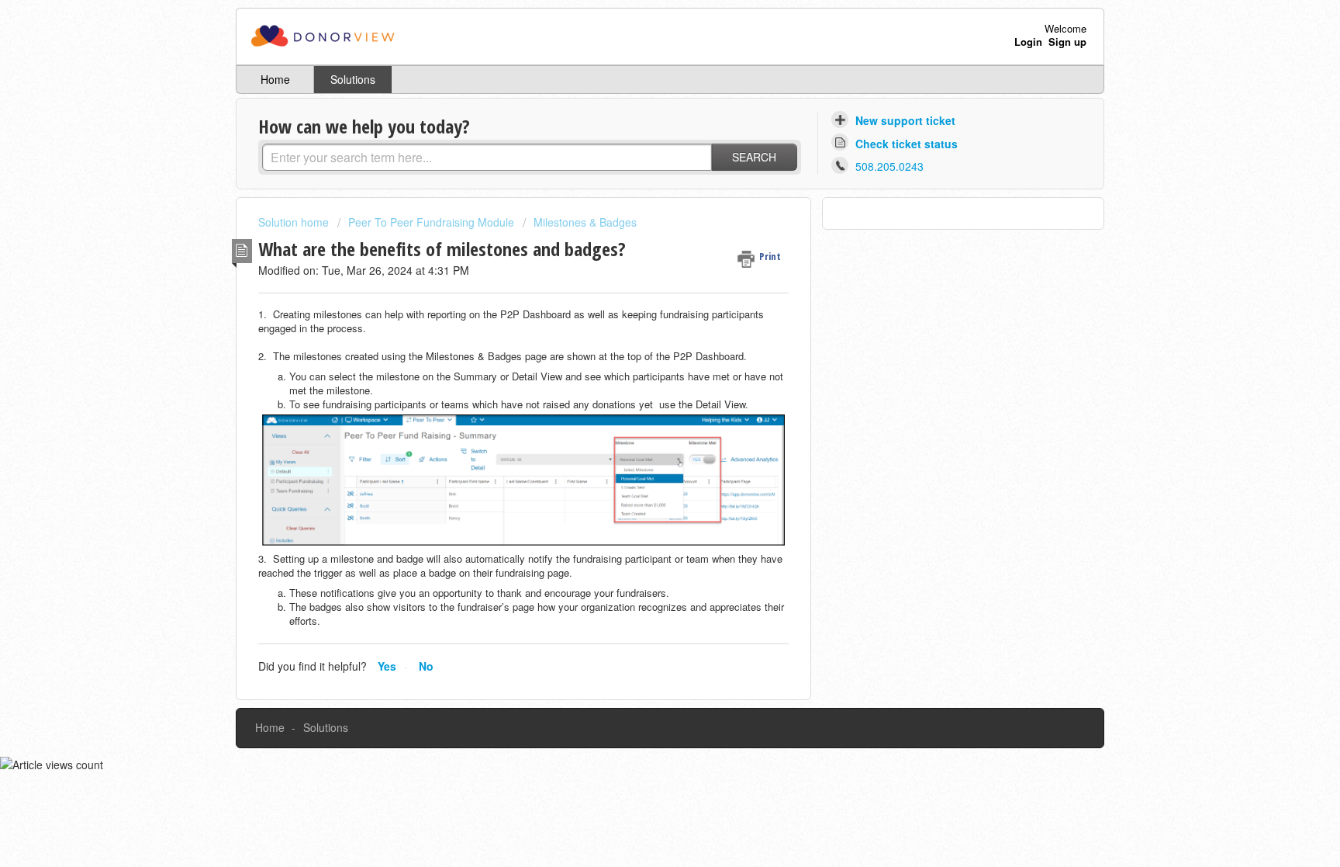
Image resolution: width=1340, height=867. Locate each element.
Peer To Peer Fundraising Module (431, 222)
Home (275, 79)
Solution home (295, 222)
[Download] (641, 229)
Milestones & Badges (585, 222)
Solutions (352, 79)
